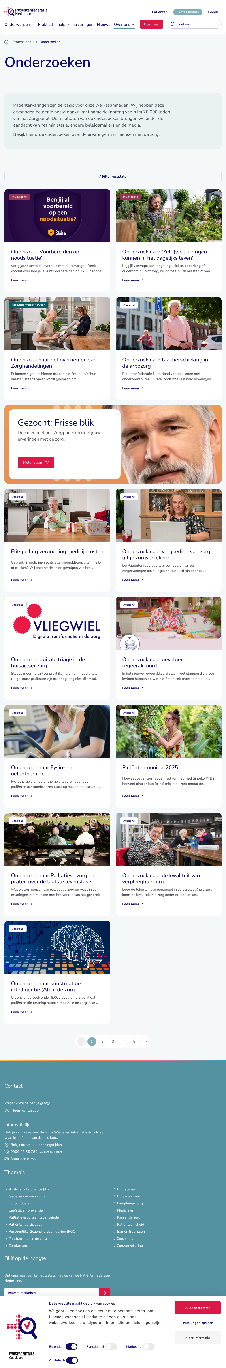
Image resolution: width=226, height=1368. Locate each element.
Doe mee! (151, 24)
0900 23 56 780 (37, 1152)
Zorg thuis (125, 1238)
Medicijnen (125, 1210)
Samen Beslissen (131, 1231)
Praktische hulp (52, 24)
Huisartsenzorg (129, 1196)
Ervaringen (83, 24)
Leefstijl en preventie (26, 1210)
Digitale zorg (127, 1189)
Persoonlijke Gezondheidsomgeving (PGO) (43, 1231)
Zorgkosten (18, 1245)
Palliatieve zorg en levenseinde (34, 1217)
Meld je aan (32, 462)
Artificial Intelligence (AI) (29, 1189)
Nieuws (103, 24)
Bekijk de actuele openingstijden (36, 1145)
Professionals (188, 12)
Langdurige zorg (130, 1203)
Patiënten (160, 12)
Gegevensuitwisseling (27, 1196)
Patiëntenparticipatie (26, 1224)
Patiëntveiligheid (130, 1224)
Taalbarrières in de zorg (28, 1238)
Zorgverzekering (130, 1245)
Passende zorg (128, 1217)
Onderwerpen (17, 24)
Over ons (122, 24)
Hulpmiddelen (20, 1203)
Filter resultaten (115, 176)
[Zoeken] (172, 24)
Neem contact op (25, 1110)
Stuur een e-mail (24, 1159)
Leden (213, 12)
